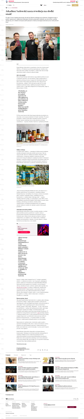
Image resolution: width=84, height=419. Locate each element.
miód (38, 312)
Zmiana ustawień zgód (16, 404)
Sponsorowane (14, 7)
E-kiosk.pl (33, 403)
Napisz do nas (8, 405)
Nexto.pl (32, 405)
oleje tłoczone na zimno (22, 287)
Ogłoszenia (24, 404)
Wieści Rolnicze (34, 409)
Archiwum (24, 406)
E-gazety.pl (33, 404)
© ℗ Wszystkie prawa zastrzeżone (23, 349)
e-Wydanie (69, 5)
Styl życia (9, 7)
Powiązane (8, 355)
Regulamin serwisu (15, 405)
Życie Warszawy (34, 410)
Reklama (23, 403)
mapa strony (8, 415)
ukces (45, 5)
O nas (7, 403)
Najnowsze (23, 355)
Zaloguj (75, 5)
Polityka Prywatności (16, 403)
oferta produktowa (23, 415)
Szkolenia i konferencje (10, 413)
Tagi (30, 355)
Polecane (16, 355)
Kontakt (7, 404)
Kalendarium (15, 415)
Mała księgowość (34, 406)
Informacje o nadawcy (16, 406)
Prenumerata (24, 405)
